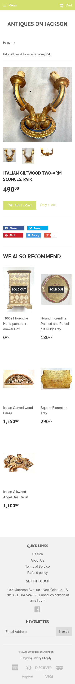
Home (6, 42)
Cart (68, 5)
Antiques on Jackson (38, 24)
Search (37, 554)
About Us (37, 560)
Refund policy (37, 572)
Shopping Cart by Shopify (36, 658)
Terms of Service (37, 566)
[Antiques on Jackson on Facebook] (37, 610)
